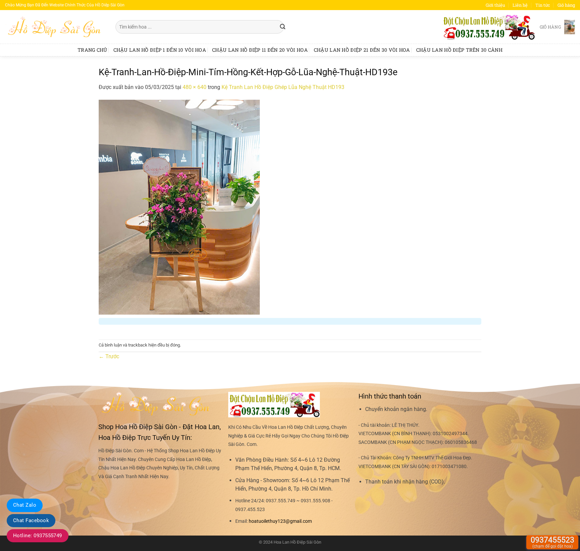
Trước (109, 356)
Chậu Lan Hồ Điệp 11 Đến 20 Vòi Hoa (260, 50)
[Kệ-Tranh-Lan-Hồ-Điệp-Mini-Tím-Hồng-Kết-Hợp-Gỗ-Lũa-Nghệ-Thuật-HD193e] (179, 206)
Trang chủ (92, 50)
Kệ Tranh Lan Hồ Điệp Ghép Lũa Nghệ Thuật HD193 (283, 87)
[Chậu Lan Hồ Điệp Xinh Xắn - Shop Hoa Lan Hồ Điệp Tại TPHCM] (55, 27)
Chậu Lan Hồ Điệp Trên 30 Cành (459, 50)
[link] (280, 521)
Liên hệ (520, 5)
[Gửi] (283, 27)
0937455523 (552, 542)
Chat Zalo (24, 505)
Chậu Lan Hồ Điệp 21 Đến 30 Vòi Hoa (362, 50)
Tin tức (542, 5)
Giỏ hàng (566, 5)
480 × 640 (194, 87)
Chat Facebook (31, 520)
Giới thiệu (495, 5)
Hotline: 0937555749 (37, 536)
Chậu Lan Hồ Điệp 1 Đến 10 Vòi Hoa (159, 50)
